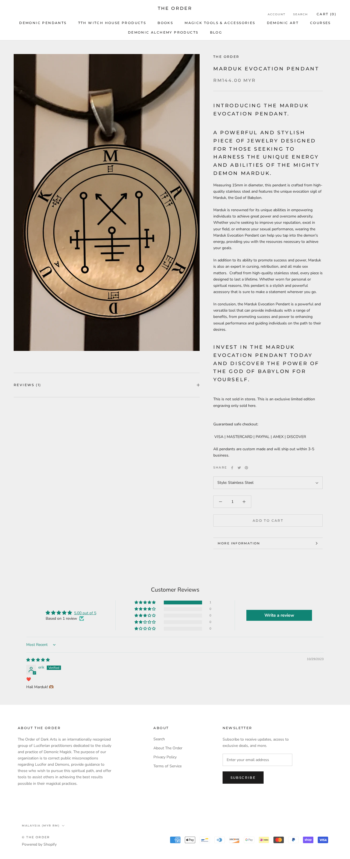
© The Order (36, 837)
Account (276, 14)
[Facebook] (232, 467)
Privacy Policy (165, 757)
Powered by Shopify (39, 844)
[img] (38, 660)
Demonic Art (283, 23)
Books (165, 23)
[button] (145, 603)
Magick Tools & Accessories (220, 23)
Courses (320, 23)
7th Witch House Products (112, 23)
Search (300, 14)
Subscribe (243, 778)
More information (239, 543)
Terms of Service (167, 766)
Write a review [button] (279, 615)
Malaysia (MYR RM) (41, 825)
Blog (216, 32)
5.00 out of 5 (85, 613)
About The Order (167, 748)
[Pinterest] (246, 467)
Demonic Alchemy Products (163, 32)
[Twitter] (239, 467)
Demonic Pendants (42, 23)
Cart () (326, 14)
